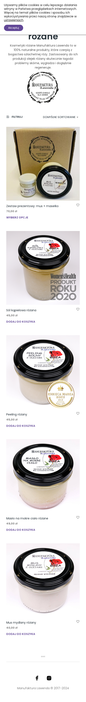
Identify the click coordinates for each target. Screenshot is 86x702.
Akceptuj (13, 28)
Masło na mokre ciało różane (27, 518)
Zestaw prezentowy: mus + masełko (32, 206)
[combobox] (58, 117)
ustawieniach (13, 20)
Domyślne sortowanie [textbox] (59, 117)
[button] (16, 116)
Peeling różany (16, 414)
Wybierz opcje (17, 217)
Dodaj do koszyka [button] (20, 322)
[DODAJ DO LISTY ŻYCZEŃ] (78, 205)
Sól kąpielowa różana (21, 310)
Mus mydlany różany (21, 622)
